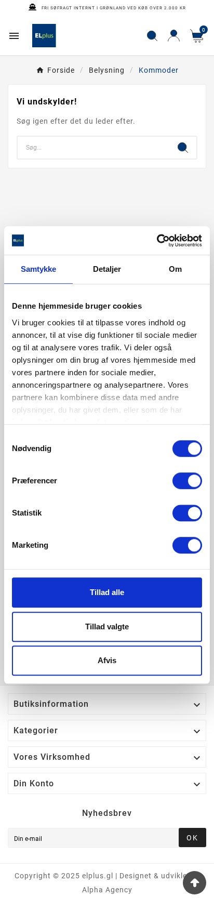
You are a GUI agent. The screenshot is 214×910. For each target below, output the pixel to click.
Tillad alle (107, 592)
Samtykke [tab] (39, 269)
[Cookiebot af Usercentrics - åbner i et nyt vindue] (156, 240)
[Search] (183, 147)
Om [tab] (175, 269)
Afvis (107, 660)
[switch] (187, 480)
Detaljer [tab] (107, 269)
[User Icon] (174, 36)
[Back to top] (194, 882)
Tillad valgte (107, 626)
